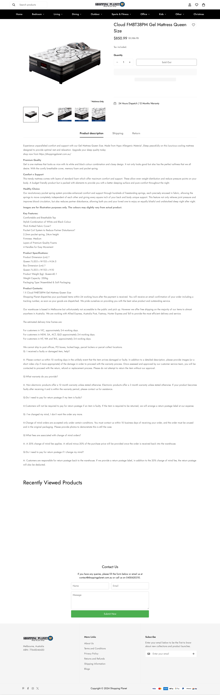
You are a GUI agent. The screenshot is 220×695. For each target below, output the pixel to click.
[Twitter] (37, 688)
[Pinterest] (23, 688)
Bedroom (37, 14)
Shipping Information (94, 663)
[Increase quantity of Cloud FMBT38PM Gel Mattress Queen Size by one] (129, 62)
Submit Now (110, 614)
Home (19, 14)
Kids (161, 14)
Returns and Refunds (94, 658)
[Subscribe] (193, 653)
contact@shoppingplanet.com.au (95, 577)
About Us (89, 643)
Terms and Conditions (95, 648)
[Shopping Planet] (110, 4)
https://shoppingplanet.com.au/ (55, 154)
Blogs (87, 669)
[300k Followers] (28, 688)
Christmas (199, 14)
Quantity (118, 55)
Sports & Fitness (120, 14)
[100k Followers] (33, 688)
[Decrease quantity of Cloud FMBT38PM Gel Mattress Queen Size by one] (117, 62)
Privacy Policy (91, 653)
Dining (75, 14)
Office (144, 14)
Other (179, 14)
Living (57, 14)
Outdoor (95, 14)
